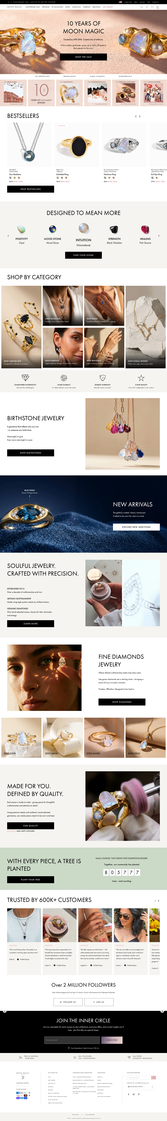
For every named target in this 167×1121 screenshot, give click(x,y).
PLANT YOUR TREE (30, 879)
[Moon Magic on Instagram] (134, 1094)
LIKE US (99, 1002)
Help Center (51, 1080)
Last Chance (108, 7)
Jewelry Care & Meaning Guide (57, 1096)
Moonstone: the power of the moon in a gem (84, 1092)
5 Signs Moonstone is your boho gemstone (83, 1087)
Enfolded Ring (62, 174)
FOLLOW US (69, 1002)
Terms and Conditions (55, 1103)
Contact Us (155, 2)
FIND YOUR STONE (83, 255)
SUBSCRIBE (112, 1040)
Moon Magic (92, 1114)
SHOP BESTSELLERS (30, 189)
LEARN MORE (30, 623)
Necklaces (76, 7)
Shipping (50, 1086)
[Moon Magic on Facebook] (129, 1094)
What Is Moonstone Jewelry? (82, 1077)
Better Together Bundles (104, 1083)
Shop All (100, 1077)
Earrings (86, 7)
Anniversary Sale (33, 7)
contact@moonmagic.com (142, 1083)
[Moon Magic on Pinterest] (139, 1094)
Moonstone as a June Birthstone (83, 1080)
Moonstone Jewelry (103, 1086)
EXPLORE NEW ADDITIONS (136, 527)
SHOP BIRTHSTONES (30, 453)
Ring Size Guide (53, 1099)
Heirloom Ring (110, 174)
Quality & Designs (53, 1093)
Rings (68, 7)
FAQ (148, 2)
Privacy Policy (75, 1114)
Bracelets (97, 7)
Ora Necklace (15, 174)
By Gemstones (57, 7)
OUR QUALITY (30, 825)
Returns (50, 1090)
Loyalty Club (128, 2)
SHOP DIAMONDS (122, 702)
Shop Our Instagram (103, 1096)
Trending (46, 7)
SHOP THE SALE (83, 57)
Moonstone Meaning (79, 1083)
